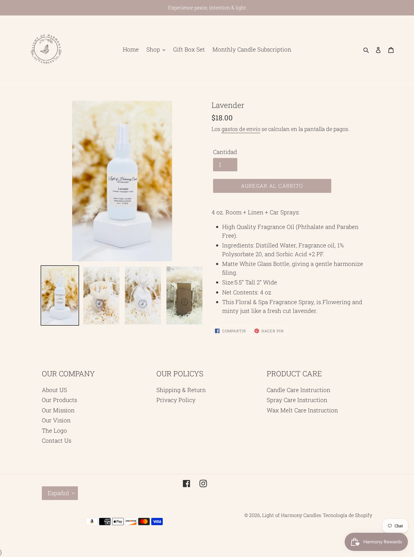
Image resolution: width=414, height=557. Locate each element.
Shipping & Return (181, 390)
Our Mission (58, 410)
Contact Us (56, 440)
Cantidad (225, 152)
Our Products (59, 400)
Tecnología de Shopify (347, 515)
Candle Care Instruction (298, 390)
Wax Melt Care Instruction (302, 410)
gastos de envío (241, 129)
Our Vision (56, 420)
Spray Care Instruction (297, 400)
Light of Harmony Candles (291, 515)
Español (58, 493)
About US (54, 390)
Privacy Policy (175, 400)
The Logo (54, 430)
